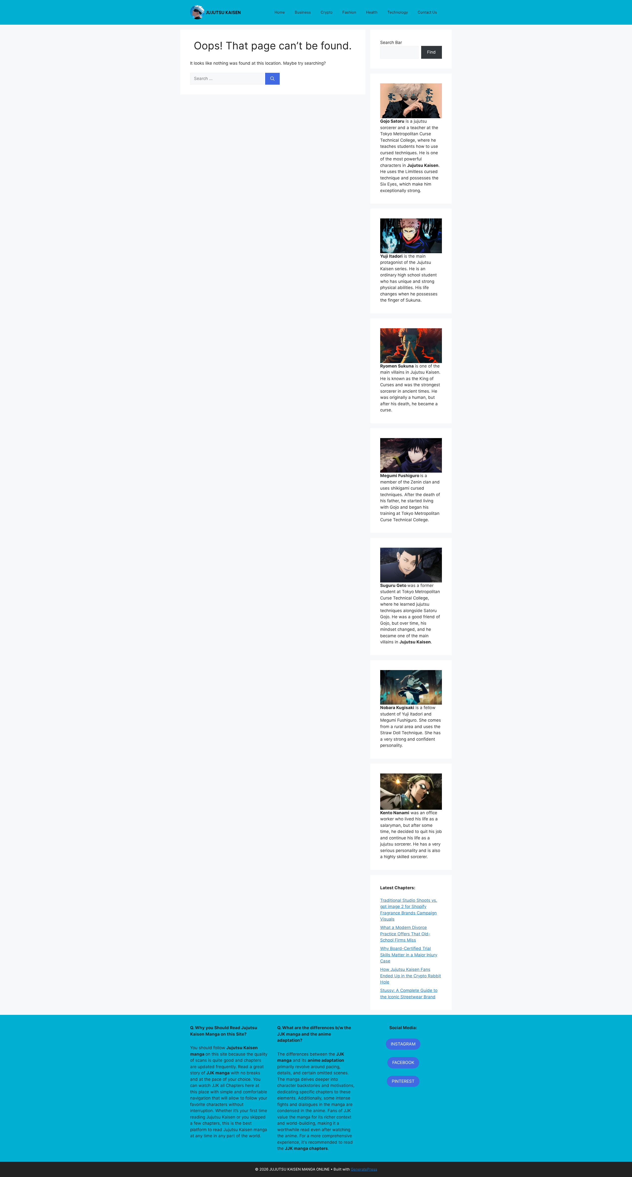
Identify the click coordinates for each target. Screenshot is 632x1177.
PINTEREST (403, 1081)
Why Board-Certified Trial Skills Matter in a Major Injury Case (408, 955)
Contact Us (427, 12)
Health (371, 12)
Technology (397, 12)
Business (303, 12)
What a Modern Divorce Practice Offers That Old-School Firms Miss (405, 934)
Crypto (327, 12)
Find (431, 52)
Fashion (349, 12)
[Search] (272, 79)
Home (280, 12)
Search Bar (391, 42)
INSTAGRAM (403, 1044)
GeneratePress (364, 1169)
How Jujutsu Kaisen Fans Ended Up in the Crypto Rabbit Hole (410, 975)
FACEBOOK (403, 1062)
